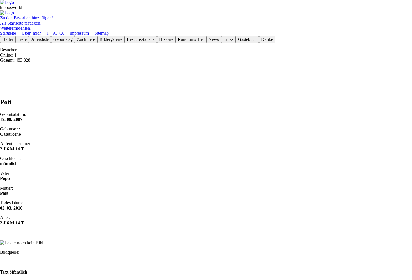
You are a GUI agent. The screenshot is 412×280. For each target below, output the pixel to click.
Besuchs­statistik (141, 39)
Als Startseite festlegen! (20, 23)
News (214, 39)
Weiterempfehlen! (15, 28)
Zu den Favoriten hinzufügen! (26, 17)
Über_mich (31, 33)
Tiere (22, 39)
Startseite (8, 33)
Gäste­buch (247, 39)
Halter (7, 39)
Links (228, 39)
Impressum (79, 33)
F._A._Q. (55, 33)
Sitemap (101, 33)
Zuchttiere (86, 39)
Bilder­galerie (110, 39)
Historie (166, 39)
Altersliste (40, 39)
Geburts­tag (63, 39)
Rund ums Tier (191, 39)
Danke (267, 39)
